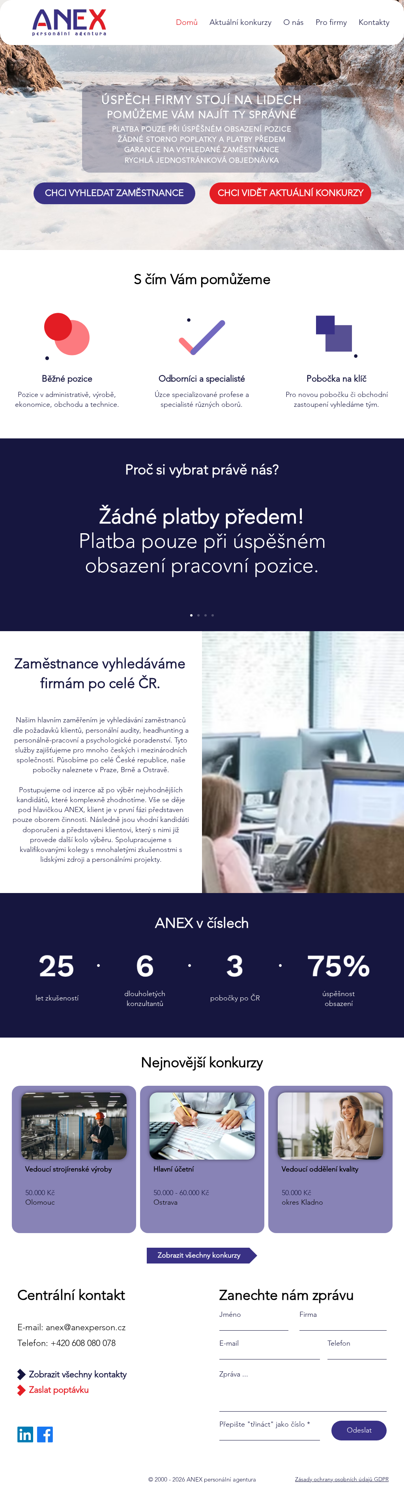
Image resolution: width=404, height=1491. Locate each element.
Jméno (230, 1314)
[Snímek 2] (212, 615)
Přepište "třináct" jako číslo (262, 1424)
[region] (74, 1159)
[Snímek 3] (198, 615)
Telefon (338, 1343)
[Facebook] (45, 1434)
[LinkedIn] (25, 1434)
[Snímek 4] (205, 615)
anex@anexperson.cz (85, 1327)
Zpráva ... (233, 1374)
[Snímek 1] (191, 615)
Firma (308, 1314)
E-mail (229, 1343)
